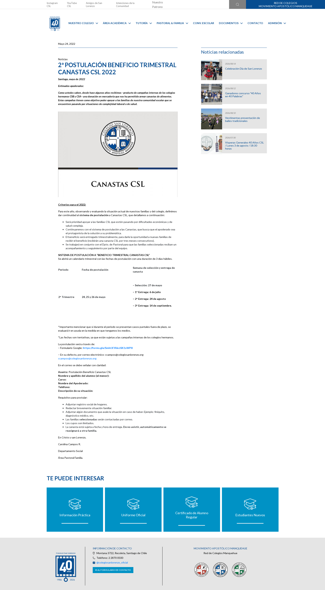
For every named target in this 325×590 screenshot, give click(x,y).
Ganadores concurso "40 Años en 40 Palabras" (243, 95)
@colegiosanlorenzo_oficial (112, 562)
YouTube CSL (72, 5)
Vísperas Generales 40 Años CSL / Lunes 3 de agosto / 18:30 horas (244, 145)
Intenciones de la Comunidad (125, 5)
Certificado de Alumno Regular (191, 515)
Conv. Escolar (203, 23)
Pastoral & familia (170, 23)
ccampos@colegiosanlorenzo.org (77, 358)
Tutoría (142, 23)
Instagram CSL (52, 5)
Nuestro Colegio (81, 23)
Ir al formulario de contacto (113, 570)
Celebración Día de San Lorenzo (243, 68)
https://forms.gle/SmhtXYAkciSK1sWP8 (108, 347)
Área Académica (115, 23)
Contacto (255, 23)
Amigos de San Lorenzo (94, 5)
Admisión (275, 23)
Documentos (228, 23)
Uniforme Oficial (133, 515)
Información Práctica (74, 515)
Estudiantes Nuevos (250, 515)
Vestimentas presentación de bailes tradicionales (242, 119)
